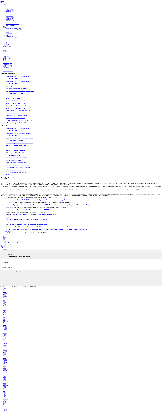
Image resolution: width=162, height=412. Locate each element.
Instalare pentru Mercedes (13, 38)
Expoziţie (7, 44)
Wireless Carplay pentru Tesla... (14, 170)
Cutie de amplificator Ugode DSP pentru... (17, 88)
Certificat (7, 43)
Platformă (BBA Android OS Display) (13, 28)
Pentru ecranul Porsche (10, 13)
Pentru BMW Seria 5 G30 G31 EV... (15, 113)
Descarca (7, 32)
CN (3, 2)
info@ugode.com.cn (7, 234)
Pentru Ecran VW (9, 16)
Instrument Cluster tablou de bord (12, 24)
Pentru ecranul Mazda (10, 20)
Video (7, 34)
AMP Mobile (17, 242)
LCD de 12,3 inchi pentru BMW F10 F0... (16, 123)
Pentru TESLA (9, 12)
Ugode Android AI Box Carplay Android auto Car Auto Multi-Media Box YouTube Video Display (31, 214)
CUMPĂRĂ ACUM (7, 46)
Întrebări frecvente (9, 33)
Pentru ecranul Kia (9, 18)
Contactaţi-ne (5, 45)
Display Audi (26, 243)
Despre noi (5, 41)
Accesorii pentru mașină (10, 25)
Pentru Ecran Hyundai (10, 17)
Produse (4, 8)
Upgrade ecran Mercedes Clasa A (16, 243)
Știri (4, 26)
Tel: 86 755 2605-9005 (7, 231)
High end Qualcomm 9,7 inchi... (14, 155)
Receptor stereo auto (52, 243)
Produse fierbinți (4, 242)
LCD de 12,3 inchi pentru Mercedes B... (16, 150)
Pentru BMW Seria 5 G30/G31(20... (15, 98)
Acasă (4, 7)
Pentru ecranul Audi (10, 11)
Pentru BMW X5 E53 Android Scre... (15, 103)
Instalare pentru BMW (12, 37)
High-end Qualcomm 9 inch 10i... (14, 160)
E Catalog (8, 35)
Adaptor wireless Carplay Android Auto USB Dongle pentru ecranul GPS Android (27, 224)
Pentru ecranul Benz (10, 10)
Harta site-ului (11, 242)
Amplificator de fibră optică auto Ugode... (16, 93)
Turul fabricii (8, 42)
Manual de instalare (9, 36)
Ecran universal (9, 21)
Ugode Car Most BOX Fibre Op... (14, 78)
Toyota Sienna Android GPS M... (14, 165)
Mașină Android (32, 243)
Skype (2, 247)
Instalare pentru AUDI (12, 40)
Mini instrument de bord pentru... (14, 174)
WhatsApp (5, 249)
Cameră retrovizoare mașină (41, 243)
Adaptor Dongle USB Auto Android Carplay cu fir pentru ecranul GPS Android (26, 219)
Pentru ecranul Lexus (10, 14)
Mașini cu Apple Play (5, 243)
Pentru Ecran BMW (10, 9)
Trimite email (3, 246)
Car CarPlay (8, 22)
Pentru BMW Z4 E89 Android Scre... (15, 108)
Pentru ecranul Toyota (10, 19)
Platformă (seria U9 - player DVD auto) (13, 29)
